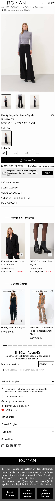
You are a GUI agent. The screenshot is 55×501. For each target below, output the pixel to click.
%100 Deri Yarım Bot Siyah (41, 263)
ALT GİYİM (27, 7)
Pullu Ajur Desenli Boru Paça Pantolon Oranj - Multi (42, 330)
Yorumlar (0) (15, 197)
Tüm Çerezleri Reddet (27, 493)
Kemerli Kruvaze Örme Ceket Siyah (13, 263)
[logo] (16, 3)
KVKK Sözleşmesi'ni (13, 370)
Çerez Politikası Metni (40, 484)
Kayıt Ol (43, 364)
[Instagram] (19, 445)
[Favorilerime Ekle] (22, 291)
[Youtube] (15, 445)
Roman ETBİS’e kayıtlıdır (17, 405)
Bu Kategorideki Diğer (41, 166)
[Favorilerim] (45, 3)
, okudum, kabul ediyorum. (24, 370)
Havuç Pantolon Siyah (13, 327)
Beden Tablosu (9, 187)
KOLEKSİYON (13, 7)
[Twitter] (11, 445)
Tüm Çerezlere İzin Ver (45, 493)
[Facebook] (2, 445)
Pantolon (39, 7)
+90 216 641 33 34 (14, 396)
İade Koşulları (9, 202)
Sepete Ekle (29, 160)
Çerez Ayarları (10, 493)
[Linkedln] (7, 445)
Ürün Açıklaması (10, 182)
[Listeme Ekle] (52, 115)
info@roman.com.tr (15, 401)
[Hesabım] (49, 3)
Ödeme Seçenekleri (11, 192)
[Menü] (3, 3)
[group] (27, 53)
